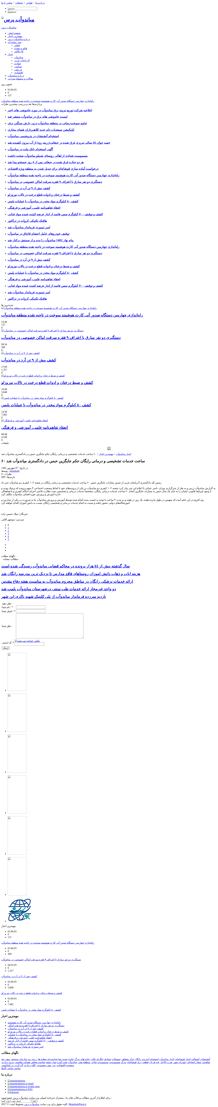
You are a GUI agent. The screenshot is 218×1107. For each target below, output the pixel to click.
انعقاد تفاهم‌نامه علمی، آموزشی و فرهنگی (34, 207)
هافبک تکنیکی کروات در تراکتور (27, 220)
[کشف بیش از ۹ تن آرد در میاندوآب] (20, 353)
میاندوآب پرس (8, 27)
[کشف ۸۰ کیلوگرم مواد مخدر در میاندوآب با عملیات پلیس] (32, 398)
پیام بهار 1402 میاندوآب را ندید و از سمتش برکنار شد (40, 240)
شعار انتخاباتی (193, 1062)
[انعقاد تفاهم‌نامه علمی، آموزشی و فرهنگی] (24, 420)
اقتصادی (18, 72)
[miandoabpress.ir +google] (13, 1092)
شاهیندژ (206, 1062)
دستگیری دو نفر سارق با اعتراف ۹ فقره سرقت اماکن (36, 1025)
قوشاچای (132, 1062)
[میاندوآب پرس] (17, 19)
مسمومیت (114, 1062)
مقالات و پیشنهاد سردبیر (20, 78)
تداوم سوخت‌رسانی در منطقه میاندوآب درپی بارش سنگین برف (47, 123)
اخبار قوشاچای (183, 1059)
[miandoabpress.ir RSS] (20, 1089)
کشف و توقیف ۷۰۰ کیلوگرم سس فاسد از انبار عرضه (36, 1040)
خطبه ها (42, 1059)
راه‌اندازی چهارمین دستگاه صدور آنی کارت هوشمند (34, 1022)
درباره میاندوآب (16, 75)
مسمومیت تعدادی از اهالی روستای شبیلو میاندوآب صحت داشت (48, 155)
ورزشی (18, 69)
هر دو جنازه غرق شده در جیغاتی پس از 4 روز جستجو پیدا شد (46, 162)
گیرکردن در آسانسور (12, 1065)
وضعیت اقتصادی (65, 1065)
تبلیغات (19, 2)
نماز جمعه (51, 1062)
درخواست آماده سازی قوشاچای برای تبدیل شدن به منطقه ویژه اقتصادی (53, 168)
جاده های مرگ (82, 1059)
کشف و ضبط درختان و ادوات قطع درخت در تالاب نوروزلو (44, 194)
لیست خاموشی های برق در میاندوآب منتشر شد (38, 116)
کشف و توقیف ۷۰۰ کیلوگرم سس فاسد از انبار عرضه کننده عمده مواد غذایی (55, 214)
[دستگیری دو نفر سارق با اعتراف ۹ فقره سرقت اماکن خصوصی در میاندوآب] (42, 330)
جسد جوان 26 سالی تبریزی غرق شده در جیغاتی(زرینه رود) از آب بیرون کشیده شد (59, 142)
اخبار (10, 54)
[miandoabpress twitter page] (24, 1086)
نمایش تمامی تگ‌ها (11, 1068)
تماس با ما (6, 2)
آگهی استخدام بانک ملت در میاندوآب (30, 149)
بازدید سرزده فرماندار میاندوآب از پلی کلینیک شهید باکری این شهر (53, 596)
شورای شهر (179, 1062)
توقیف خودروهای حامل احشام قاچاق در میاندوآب (38, 233)
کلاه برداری (30, 1065)
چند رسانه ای (15, 42)
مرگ (123, 1062)
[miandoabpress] (16, 1080)
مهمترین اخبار (15, 36)
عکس (17, 45)
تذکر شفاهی (127, 1059)
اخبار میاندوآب (123, 454)
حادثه (71, 1059)
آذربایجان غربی (22, 60)
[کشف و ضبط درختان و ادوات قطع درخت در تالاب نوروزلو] (33, 375)
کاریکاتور (18, 51)
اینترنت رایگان (142, 1059)
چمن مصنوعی (43, 1065)
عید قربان (154, 1062)
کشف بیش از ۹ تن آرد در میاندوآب (29, 188)
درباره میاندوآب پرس (19, 39)
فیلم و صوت (20, 48)
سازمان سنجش (19, 1059)
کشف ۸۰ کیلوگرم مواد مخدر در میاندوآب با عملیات (34, 1034)
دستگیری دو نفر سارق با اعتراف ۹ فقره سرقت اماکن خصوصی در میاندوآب (55, 181)
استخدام (154, 1059)
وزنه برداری (7, 1062)
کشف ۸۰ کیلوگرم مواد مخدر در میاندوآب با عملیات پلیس (43, 201)
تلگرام (99, 1059)
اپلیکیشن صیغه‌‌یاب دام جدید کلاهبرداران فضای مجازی (41, 129)
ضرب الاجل (166, 1062)
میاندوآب (18, 57)
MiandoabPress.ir (77, 1104)
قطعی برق (143, 1062)
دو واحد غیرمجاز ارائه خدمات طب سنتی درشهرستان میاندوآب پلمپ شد (58, 589)
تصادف (107, 1059)
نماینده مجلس (38, 1062)
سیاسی (18, 66)
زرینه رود (33, 1059)
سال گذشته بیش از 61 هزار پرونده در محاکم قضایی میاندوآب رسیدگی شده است (65, 566)
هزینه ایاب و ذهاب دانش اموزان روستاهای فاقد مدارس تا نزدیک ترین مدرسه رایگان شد (70, 574)
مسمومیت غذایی (100, 1062)
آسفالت (195, 1059)
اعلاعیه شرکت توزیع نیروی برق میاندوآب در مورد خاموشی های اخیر (50, 110)
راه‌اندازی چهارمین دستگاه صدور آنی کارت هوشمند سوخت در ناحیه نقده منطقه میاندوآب (63, 175)
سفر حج (5, 1059)
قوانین (29, 2)
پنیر (54, 1065)
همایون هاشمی (22, 1062)
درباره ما (40, 2)
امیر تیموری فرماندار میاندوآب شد (29, 227)
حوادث (17, 63)
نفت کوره (62, 1062)
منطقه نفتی (84, 1062)
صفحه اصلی (14, 33)
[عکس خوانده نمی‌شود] (27, 640)
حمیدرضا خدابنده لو (57, 1059)
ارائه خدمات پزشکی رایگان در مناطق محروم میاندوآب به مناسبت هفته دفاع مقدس (67, 581)
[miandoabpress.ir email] (21, 1083)
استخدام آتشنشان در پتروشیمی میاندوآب (33, 136)
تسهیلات (116, 1059)
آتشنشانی (205, 1059)
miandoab (14, 471)
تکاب (93, 1059)
